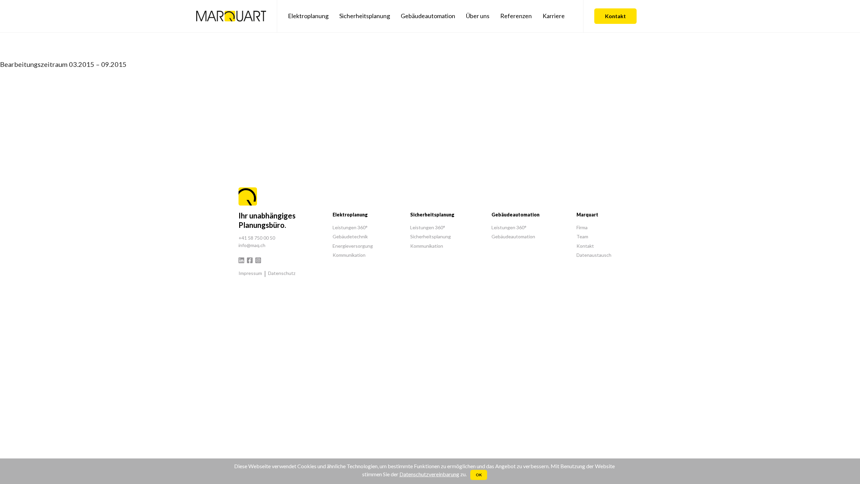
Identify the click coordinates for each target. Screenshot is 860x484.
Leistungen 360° (350, 227)
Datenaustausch (593, 255)
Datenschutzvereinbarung (429, 474)
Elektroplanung (308, 15)
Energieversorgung (353, 246)
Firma (582, 227)
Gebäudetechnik (350, 236)
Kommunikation (349, 255)
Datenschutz (281, 273)
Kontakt (615, 16)
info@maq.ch (252, 245)
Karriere (554, 15)
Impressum (250, 273)
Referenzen (516, 15)
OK (479, 474)
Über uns (477, 15)
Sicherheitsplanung (364, 15)
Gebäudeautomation (428, 15)
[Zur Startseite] (231, 16)
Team (582, 236)
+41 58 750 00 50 (257, 238)
